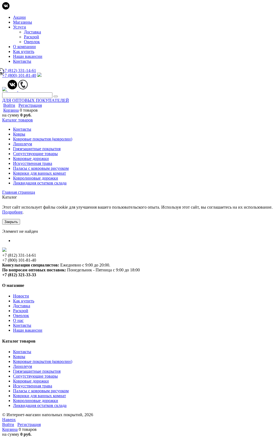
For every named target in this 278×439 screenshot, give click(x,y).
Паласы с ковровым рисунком (41, 390)
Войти (9, 105)
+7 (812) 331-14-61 (19, 70)
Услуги (19, 27)
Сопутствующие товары (35, 376)
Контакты (22, 61)
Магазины (22, 22)
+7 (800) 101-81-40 (19, 75)
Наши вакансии (27, 56)
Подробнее (12, 212)
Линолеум (22, 366)
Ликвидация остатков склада (40, 405)
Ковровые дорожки (31, 381)
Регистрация (30, 105)
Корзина (11, 110)
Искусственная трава (32, 386)
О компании (24, 46)
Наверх (9, 419)
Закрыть (11, 222)
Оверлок (32, 41)
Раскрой (31, 37)
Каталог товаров (17, 120)
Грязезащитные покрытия (37, 371)
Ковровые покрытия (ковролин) (42, 361)
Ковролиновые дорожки (35, 400)
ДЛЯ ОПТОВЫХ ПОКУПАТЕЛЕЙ (35, 100)
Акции (19, 17)
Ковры (19, 356)
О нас (18, 320)
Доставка (32, 32)
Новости (21, 296)
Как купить (23, 51)
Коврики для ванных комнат (39, 395)
